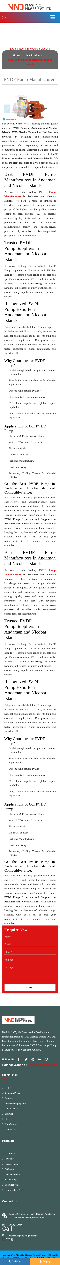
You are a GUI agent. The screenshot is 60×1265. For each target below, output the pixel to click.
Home (16, 55)
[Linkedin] (40, 1060)
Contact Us (10, 1129)
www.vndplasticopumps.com (43, 1065)
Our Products (34, 55)
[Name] (5, 17)
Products (9, 1098)
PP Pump (9, 1159)
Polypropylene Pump (14, 1190)
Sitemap (9, 1114)
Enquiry (46, 1261)
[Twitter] (27, 1060)
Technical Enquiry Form (15, 1103)
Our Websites (11, 1124)
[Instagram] (47, 1060)
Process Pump (11, 1164)
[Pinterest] (33, 1060)
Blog (7, 1119)
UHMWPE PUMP (12, 1174)
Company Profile (12, 1093)
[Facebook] (20, 1060)
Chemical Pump (12, 1185)
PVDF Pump (10, 1153)
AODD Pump (11, 1179)
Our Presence (11, 1108)
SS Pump (9, 1169)
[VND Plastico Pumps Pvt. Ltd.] (30, 6)
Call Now (16, 1261)
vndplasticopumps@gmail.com (23, 1236)
